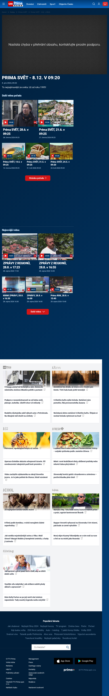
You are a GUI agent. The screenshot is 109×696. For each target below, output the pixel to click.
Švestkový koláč (69, 638)
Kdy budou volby (18, 630)
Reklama (9, 666)
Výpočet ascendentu (87, 634)
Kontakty (32, 669)
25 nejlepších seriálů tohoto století (19, 510)
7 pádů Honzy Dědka (70, 630)
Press (31, 662)
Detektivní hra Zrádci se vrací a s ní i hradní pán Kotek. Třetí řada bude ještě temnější (73, 388)
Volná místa (10, 662)
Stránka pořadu (37, 178)
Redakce (32, 682)
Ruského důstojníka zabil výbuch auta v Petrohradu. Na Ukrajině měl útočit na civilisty (26, 414)
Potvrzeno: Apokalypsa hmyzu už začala (22, 448)
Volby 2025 (86, 630)
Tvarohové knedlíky (33, 638)
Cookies (9, 678)
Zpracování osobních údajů (36, 674)
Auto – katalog (52, 630)
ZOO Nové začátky (36, 630)
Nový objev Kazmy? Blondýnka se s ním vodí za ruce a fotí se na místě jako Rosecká (75, 537)
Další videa (36, 311)
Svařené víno (12, 634)
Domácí (30, 4)
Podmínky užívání (12, 673)
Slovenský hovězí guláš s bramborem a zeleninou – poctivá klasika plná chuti (75, 475)
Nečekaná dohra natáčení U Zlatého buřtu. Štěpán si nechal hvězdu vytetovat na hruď (76, 414)
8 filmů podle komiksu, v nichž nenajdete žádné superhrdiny (24, 524)
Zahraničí (41, 4)
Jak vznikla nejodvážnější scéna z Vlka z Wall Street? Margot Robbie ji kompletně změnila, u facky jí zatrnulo (27, 538)
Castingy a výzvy (35, 666)
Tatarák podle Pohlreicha (31, 634)
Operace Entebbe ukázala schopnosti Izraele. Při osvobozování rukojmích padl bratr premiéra (25, 462)
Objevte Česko (66, 4)
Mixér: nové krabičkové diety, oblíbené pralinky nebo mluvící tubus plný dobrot (76, 462)
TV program (61, 626)
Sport (52, 4)
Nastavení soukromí (36, 688)
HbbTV (8, 669)
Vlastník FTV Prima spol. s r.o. (15, 683)
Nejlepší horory (47, 626)
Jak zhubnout (13, 626)
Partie (83, 626)
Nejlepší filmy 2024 (29, 626)
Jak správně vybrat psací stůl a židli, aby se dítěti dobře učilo (25, 572)
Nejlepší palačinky (52, 638)
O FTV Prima (10, 659)
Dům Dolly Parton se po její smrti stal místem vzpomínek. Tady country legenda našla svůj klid (25, 598)
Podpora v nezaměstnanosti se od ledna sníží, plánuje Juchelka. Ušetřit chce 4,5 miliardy (24, 401)
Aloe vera (48, 634)
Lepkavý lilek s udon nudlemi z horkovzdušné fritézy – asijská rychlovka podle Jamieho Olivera (75, 449)
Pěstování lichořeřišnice (65, 634)
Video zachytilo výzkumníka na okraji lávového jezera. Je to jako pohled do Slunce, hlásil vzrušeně (26, 475)
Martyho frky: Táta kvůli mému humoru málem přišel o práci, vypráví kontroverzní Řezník (75, 511)
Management (34, 659)
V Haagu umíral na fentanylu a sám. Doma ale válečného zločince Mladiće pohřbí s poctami (24, 388)
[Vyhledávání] (93, 3)
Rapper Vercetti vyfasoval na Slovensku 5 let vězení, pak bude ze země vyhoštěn (76, 524)
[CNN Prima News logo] (15, 4)
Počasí (91, 626)
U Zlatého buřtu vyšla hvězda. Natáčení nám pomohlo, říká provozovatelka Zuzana (72, 401)
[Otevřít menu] (3, 4)
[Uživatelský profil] (99, 4)
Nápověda (32, 678)
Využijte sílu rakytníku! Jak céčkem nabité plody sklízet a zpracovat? (25, 585)
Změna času (73, 626)
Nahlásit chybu (11, 688)
